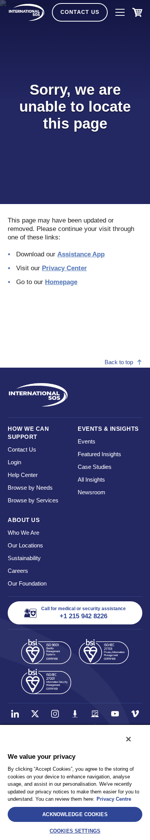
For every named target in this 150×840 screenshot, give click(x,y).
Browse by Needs (30, 487)
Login (14, 462)
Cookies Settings (75, 831)
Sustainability (24, 558)
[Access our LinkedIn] (15, 714)
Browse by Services (33, 500)
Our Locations (25, 545)
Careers (18, 570)
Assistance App (81, 254)
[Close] (128, 739)
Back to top (119, 362)
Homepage (61, 282)
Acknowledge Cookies (74, 814)
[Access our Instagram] (55, 714)
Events (86, 441)
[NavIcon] (120, 12)
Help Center (23, 475)
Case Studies (95, 467)
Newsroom (91, 492)
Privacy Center (64, 268)
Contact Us (79, 12)
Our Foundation (27, 583)
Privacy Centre (114, 799)
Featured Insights (99, 454)
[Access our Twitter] (35, 714)
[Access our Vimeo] (135, 714)
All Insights (91, 479)
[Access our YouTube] (115, 714)
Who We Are (23, 532)
